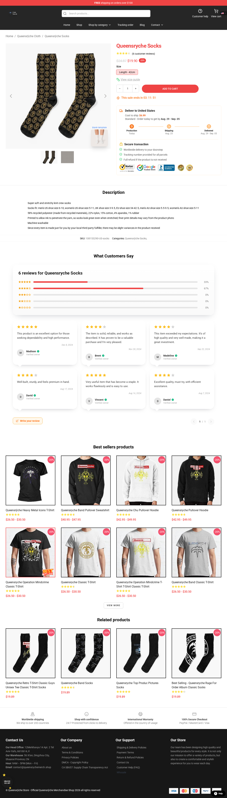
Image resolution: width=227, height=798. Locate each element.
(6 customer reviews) (143, 53)
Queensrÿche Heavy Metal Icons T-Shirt (30, 510)
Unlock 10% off (7, 782)
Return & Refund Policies (130, 757)
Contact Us (123, 762)
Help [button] (220, 793)
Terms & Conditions (72, 752)
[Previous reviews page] (194, 421)
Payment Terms (125, 752)
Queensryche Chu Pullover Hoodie (137, 510)
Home (9, 36)
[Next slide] (105, 96)
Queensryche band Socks (77, 683)
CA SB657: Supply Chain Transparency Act (85, 767)
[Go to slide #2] (67, 157)
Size (118, 66)
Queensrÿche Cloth (29, 36)
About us (67, 747)
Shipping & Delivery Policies (131, 747)
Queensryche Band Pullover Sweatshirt (85, 510)
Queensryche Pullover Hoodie (190, 510)
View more (113, 605)
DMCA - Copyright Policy (75, 762)
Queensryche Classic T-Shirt (78, 582)
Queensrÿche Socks (57, 36)
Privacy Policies (70, 757)
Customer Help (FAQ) (128, 767)
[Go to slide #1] (48, 157)
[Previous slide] (11, 96)
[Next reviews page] (211, 421)
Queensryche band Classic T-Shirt (193, 582)
